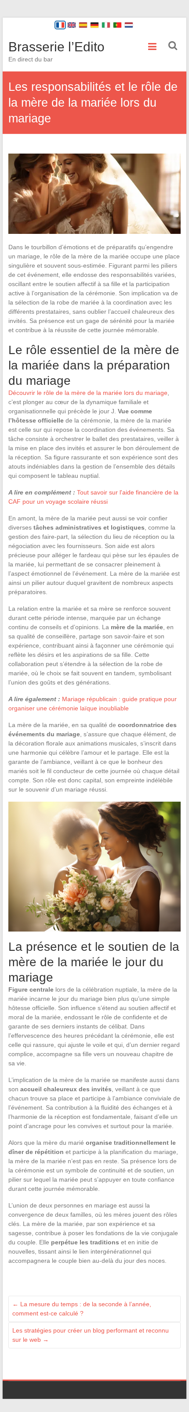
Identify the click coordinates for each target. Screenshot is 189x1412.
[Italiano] (106, 25)
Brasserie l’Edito (56, 46)
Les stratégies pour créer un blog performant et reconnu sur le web (90, 1335)
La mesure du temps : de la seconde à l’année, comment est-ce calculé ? (81, 1309)
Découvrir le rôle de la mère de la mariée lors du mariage (87, 392)
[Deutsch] (94, 25)
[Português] (117, 25)
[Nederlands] (128, 25)
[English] (71, 25)
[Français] (60, 25)
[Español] (83, 25)
